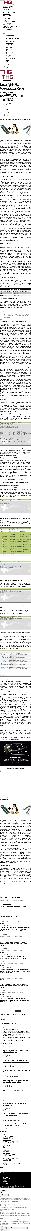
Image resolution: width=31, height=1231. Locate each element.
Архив (1, 1171)
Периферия (6, 18)
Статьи (5, 61)
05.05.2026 (8, 1128)
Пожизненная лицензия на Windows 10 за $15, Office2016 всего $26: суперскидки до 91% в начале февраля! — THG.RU (14, 1000)
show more (5, 1195)
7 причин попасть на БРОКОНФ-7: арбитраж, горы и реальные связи (15, 1114)
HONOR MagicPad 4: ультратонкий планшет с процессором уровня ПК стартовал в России (16, 1031)
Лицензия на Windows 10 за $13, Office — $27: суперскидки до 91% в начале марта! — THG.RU (13, 957)
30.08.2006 (5, 104)
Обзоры (5, 33)
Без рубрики (7, 1137)
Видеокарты (7, 9)
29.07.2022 (5, 934)
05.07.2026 (8, 1055)
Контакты (6, 67)
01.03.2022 (5, 961)
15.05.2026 (8, 1118)
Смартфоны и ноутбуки (10, 26)
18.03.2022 (5, 948)
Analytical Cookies (6, 1212)
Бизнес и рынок (8, 7)
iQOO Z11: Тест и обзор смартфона (13, 1040)
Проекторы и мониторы (11, 21)
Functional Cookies (6, 1204)
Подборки (6, 63)
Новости (6, 64)
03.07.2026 (8, 1085)
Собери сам (7, 27)
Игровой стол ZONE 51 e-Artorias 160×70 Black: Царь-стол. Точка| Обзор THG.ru (16, 1124)
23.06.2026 (8, 1093)
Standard (13, 1196)
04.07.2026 (8, 1065)
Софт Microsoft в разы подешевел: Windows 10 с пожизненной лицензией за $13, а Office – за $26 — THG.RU (14, 943)
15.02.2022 (5, 990)
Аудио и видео (8, 6)
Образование (7, 17)
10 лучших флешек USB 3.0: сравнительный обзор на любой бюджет (16, 1028)
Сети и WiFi (6, 24)
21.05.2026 (8, 1108)
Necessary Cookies (6, 1196)
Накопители (7, 15)
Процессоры (7, 23)
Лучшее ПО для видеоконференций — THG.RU (13, 906)
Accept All (3, 1190)
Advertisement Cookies (7, 1220)
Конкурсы (6, 14)
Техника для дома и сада (12, 53)
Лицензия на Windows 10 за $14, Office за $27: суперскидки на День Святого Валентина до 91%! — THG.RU (14, 985)
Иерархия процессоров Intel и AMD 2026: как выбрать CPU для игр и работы (16, 1038)
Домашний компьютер (10, 11)
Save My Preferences (13, 1228)
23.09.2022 (5, 919)
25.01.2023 (5, 909)
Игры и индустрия (9, 12)
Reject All (3, 1228)
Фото (5, 31)
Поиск (1, 1008)
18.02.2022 (5, 976)
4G (4, 1134)
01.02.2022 (5, 1005)
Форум (5, 66)
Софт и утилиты (8, 29)
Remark (13, 1204)
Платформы (7, 20)
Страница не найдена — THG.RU (9, 916)
